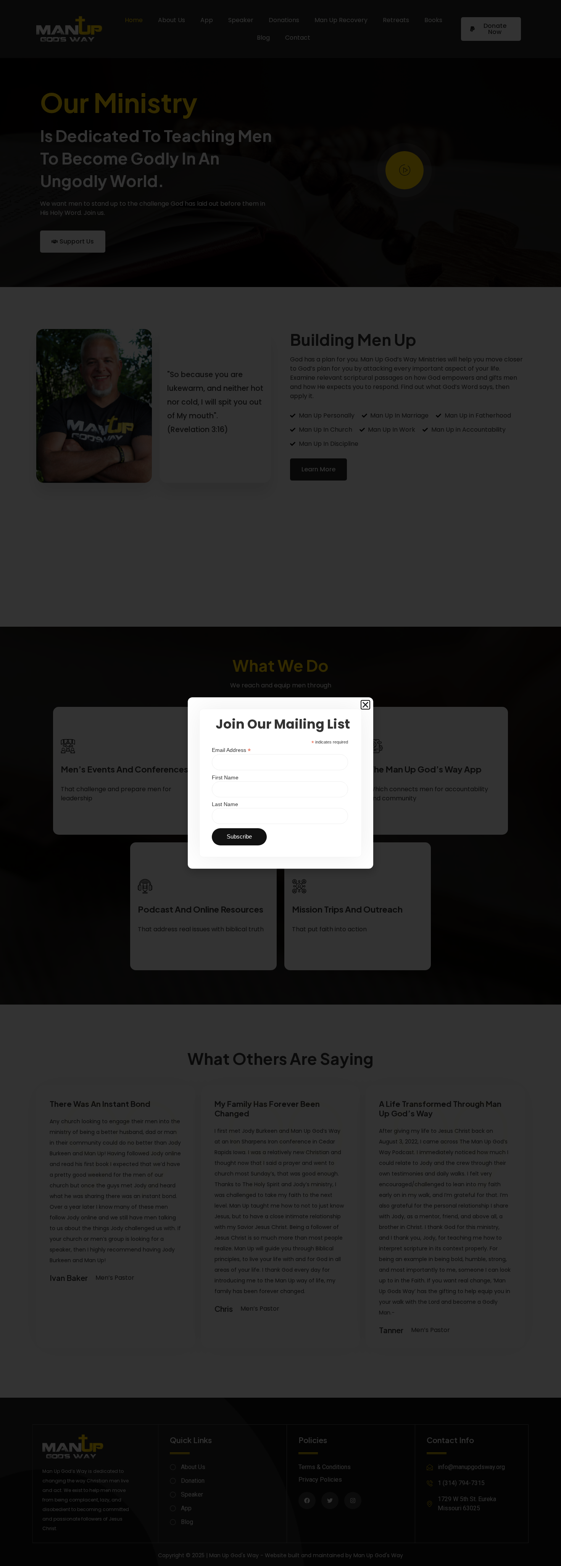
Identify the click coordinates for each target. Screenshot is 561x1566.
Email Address (231, 750)
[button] (365, 705)
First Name (225, 777)
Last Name (225, 804)
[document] (280, 783)
